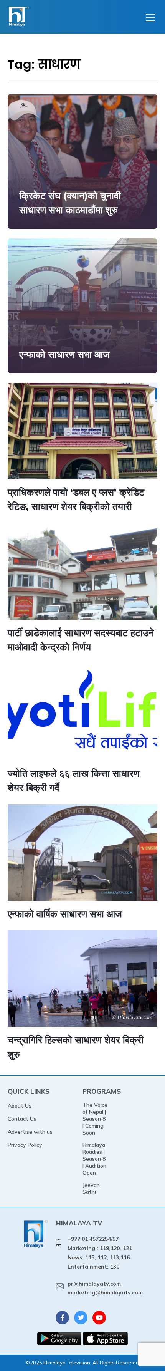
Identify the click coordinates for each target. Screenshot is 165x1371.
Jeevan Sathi (91, 1188)
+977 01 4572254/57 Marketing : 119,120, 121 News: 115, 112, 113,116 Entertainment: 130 (100, 1252)
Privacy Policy (25, 1144)
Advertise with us (30, 1131)
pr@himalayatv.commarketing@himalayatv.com (105, 1288)
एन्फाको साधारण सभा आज (64, 354)
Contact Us (22, 1118)
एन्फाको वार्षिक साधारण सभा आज (65, 914)
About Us (19, 1105)
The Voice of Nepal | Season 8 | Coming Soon (94, 1118)
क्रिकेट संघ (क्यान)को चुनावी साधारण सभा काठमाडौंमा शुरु (70, 202)
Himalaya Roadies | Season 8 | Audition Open (94, 1158)
